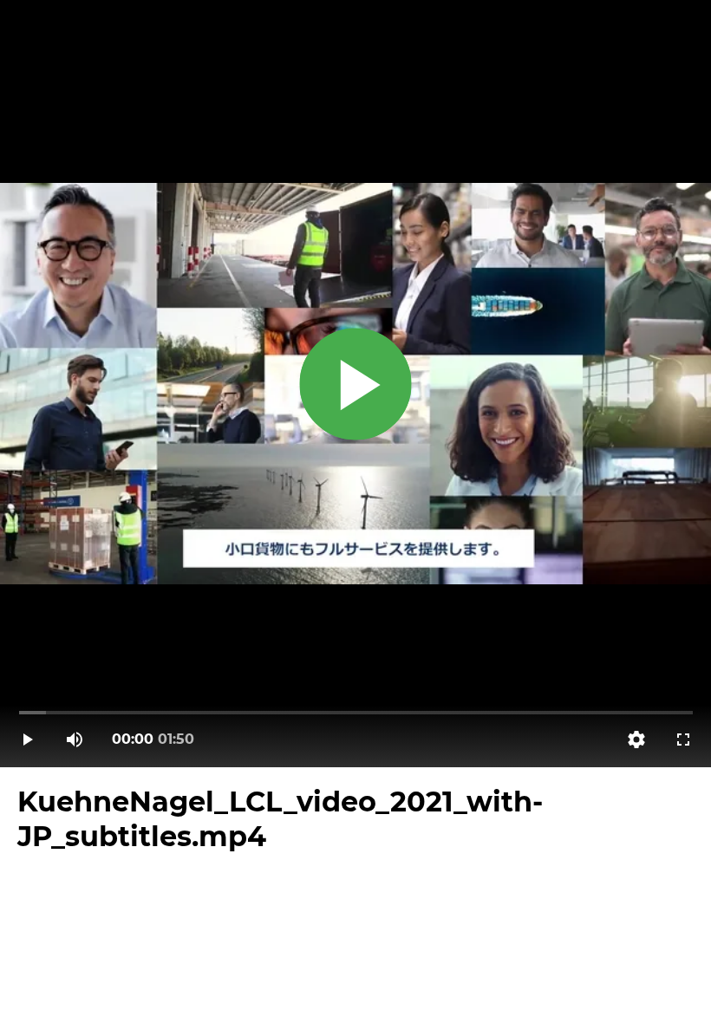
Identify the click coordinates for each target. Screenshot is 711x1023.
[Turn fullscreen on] (683, 739)
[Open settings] (636, 739)
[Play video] (27, 739)
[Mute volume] (74, 739)
